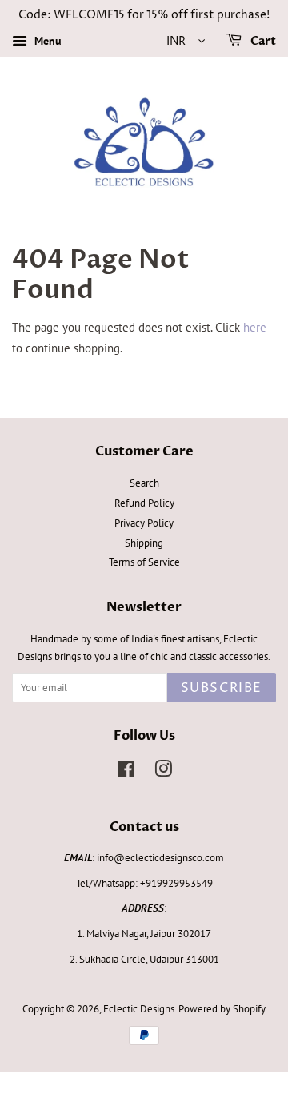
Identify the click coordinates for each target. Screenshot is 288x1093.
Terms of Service (144, 562)
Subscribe (221, 688)
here (254, 327)
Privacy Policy (144, 523)
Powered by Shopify (222, 1008)
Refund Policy (144, 503)
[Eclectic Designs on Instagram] (163, 772)
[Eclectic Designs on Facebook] (126, 772)
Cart (262, 41)
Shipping (144, 543)
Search (144, 483)
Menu (46, 41)
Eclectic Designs (138, 1008)
